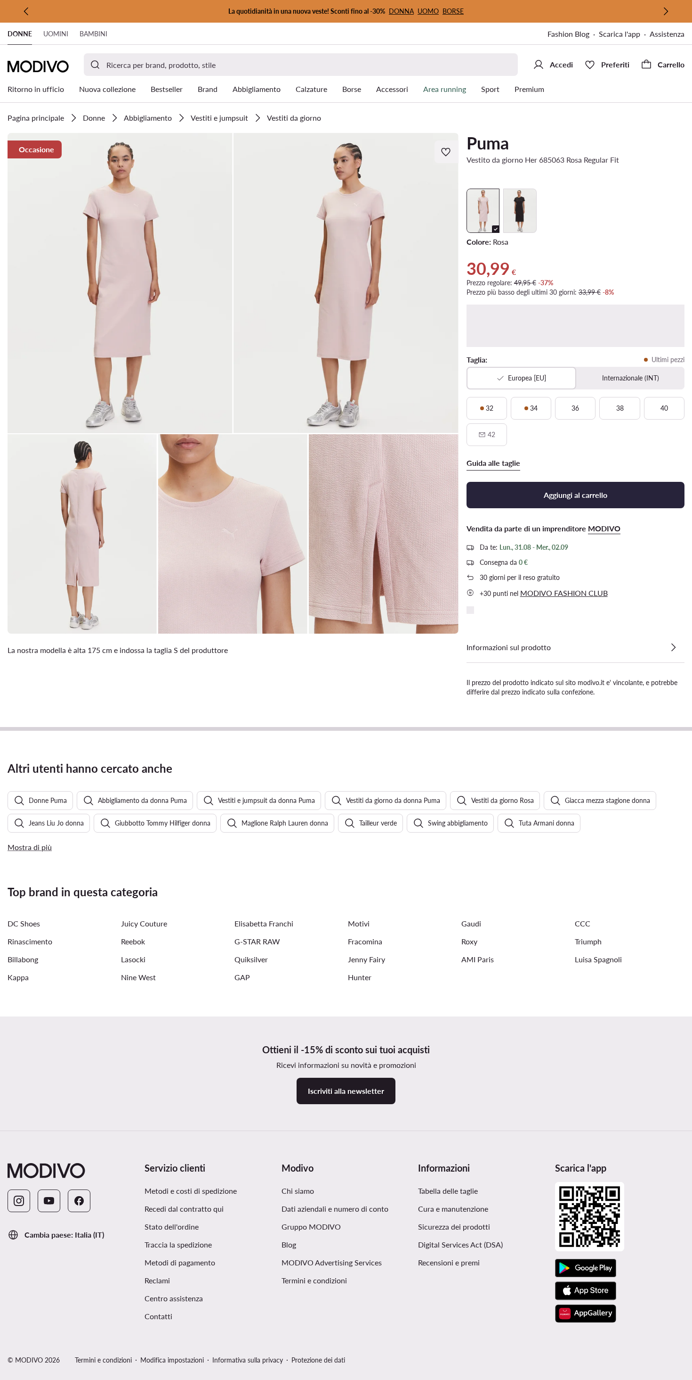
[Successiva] (665, 11)
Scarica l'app (619, 33)
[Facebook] (79, 1201)
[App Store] (585, 1290)
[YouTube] (49, 1201)
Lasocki (133, 959)
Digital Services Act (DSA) (460, 1244)
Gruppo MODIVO (311, 1226)
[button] (120, 283)
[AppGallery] (585, 1313)
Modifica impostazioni (172, 1360)
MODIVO (604, 528)
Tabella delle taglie (448, 1190)
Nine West (138, 977)
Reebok (133, 941)
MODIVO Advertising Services (332, 1262)
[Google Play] (585, 1268)
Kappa (18, 977)
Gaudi (471, 923)
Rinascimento (30, 941)
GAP (242, 977)
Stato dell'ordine (172, 1226)
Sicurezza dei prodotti (454, 1226)
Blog (289, 1244)
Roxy (469, 941)
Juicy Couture (144, 923)
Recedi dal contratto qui (184, 1208)
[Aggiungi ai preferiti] (447, 151)
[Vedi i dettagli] (673, 647)
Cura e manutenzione (453, 1208)
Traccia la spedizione (178, 1244)
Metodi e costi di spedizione (191, 1190)
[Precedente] (26, 11)
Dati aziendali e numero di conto (335, 1208)
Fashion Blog (568, 33)
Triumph (588, 941)
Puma (488, 142)
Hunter (359, 977)
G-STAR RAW (257, 941)
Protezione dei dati (318, 1360)
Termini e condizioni (314, 1280)
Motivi (359, 923)
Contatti (158, 1316)
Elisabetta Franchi (263, 923)
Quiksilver (251, 959)
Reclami (157, 1280)
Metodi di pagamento (180, 1262)
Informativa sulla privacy (247, 1360)
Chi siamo (298, 1190)
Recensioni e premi (449, 1262)
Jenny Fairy (366, 959)
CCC (582, 923)
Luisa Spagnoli (598, 959)
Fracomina (365, 941)
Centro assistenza (174, 1298)
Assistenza (667, 33)
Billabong (23, 959)
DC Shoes (24, 923)
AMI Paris (477, 959)
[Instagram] (19, 1201)
